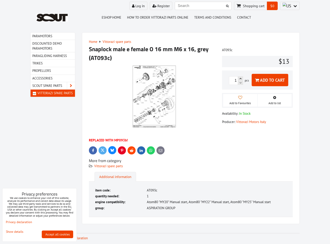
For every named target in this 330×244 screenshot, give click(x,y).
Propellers (41, 70)
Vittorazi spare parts (108, 166)
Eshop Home (111, 17)
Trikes (37, 63)
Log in (139, 6)
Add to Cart (272, 80)
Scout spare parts (47, 86)
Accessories (42, 78)
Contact (244, 17)
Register (163, 6)
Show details (14, 231)
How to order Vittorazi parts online (157, 17)
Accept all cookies (57, 234)
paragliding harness (49, 56)
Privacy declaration (19, 222)
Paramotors (42, 36)
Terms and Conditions (212, 17)
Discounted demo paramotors (47, 46)
